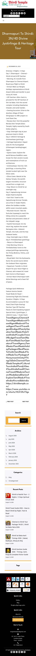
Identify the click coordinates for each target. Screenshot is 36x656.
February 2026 (13, 457)
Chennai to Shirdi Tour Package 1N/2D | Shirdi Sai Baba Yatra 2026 (17, 524)
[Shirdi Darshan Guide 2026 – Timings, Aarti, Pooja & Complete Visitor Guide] (8, 550)
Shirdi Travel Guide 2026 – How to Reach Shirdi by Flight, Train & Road (17, 510)
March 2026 (12, 453)
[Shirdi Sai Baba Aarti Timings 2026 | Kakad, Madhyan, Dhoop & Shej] (8, 536)
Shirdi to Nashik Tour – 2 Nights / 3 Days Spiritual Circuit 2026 (17, 497)
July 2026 (11, 439)
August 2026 (12, 436)
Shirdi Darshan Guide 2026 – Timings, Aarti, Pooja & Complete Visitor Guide (17, 552)
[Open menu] (3, 20)
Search (24, 420)
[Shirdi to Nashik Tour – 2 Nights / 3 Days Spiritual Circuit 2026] (8, 495)
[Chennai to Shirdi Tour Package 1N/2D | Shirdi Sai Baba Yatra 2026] (8, 523)
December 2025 (14, 464)
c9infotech (27, 650)
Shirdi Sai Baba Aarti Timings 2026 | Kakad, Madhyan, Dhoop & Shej (17, 538)
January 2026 (13, 460)
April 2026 (12, 450)
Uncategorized (13, 481)
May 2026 (12, 446)
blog (10, 477)
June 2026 (12, 443)
